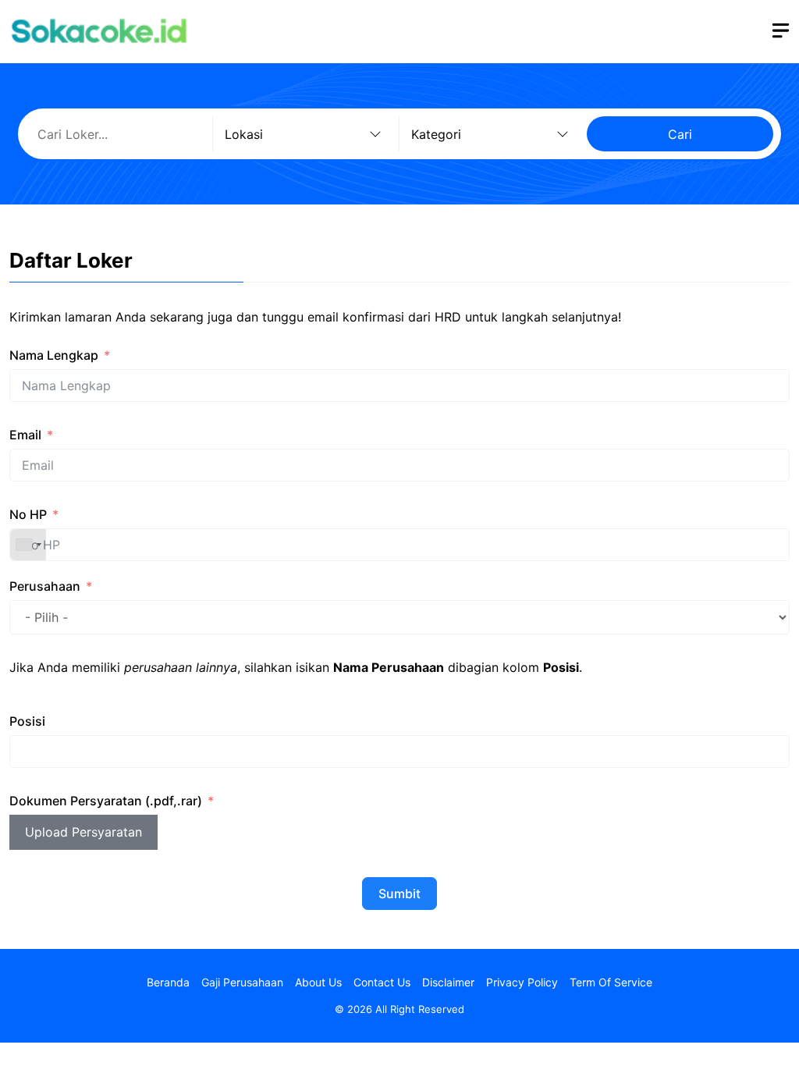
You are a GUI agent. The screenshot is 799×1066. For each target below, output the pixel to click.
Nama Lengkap (53, 355)
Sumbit (399, 893)
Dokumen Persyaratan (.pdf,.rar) (105, 800)
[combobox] (28, 544)
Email (25, 434)
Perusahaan (44, 586)
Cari (680, 134)
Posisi (27, 721)
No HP (28, 514)
